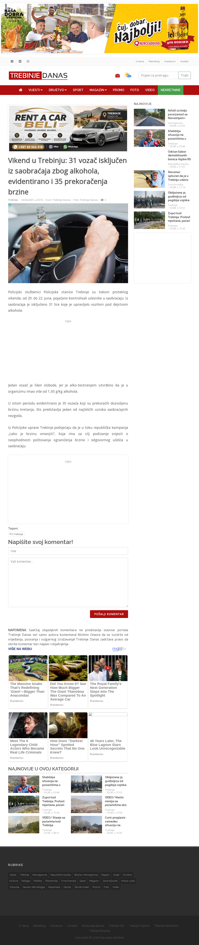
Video (149, 90)
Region (105, 874)
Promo (118, 90)
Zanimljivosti (110, 880)
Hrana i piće (128, 880)
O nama (140, 61)
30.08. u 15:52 (114, 792)
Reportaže (54, 887)
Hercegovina (175, 123)
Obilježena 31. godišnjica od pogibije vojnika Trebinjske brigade (116, 785)
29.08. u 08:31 (51, 832)
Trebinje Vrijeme (139, 925)
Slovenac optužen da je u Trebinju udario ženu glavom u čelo (178, 180)
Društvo (57, 90)
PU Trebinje (16, 534)
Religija (26, 880)
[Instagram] (28, 61)
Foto (134, 90)
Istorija (67, 887)
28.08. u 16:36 (114, 832)
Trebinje (13, 200)
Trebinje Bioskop (99, 930)
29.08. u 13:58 (114, 812)
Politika (38, 880)
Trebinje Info (116, 925)
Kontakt (184, 61)
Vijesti (35, 90)
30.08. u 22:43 (177, 125)
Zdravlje (14, 887)
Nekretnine (171, 90)
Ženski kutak (81, 887)
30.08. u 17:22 (177, 166)
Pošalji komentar (109, 614)
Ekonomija (51, 880)
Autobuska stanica (93, 925)
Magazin (97, 90)
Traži (184, 75)
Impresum (169, 61)
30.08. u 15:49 (51, 812)
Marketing (154, 61)
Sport (78, 90)
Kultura (14, 880)
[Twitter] (20, 61)
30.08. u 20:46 (51, 792)
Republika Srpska (178, 164)
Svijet (116, 874)
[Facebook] (12, 61)
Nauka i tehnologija (34, 887)
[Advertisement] (68, 351)
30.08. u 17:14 (177, 187)
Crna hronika (175, 184)
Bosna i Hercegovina (86, 874)
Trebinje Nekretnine (166, 925)
